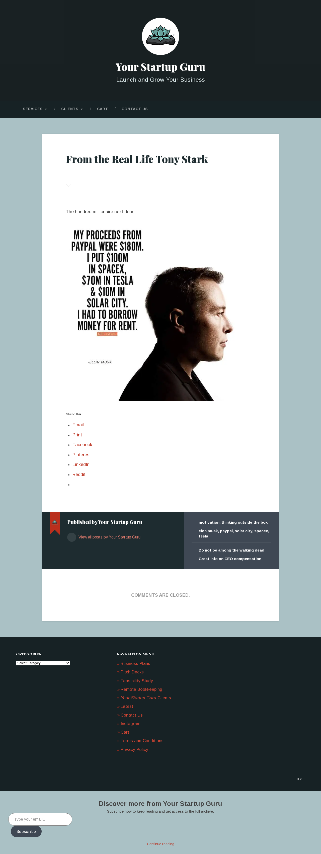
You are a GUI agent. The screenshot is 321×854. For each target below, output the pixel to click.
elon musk (208, 531)
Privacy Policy (134, 749)
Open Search (300, 109)
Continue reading (160, 844)
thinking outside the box (244, 522)
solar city (243, 531)
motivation (209, 522)
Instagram (130, 723)
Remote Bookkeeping (141, 689)
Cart (102, 109)
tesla (203, 536)
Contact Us (135, 109)
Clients (69, 109)
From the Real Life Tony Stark (137, 159)
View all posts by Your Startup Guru (108, 537)
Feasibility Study (137, 680)
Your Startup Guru (160, 66)
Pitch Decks (132, 672)
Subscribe (26, 831)
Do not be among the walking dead (231, 550)
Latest (127, 706)
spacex (261, 531)
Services (33, 109)
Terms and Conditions (142, 740)
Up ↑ (301, 779)
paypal (226, 531)
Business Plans (135, 663)
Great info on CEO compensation (230, 559)
